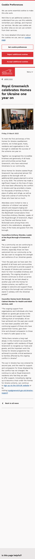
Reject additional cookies (17, 54)
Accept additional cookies (17, 62)
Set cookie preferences (17, 47)
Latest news (8, 79)
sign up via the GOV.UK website (16, 385)
